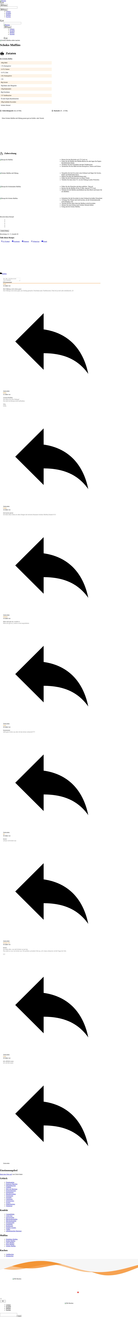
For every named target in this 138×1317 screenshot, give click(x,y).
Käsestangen (10, 1192)
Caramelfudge (10, 1214)
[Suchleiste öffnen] (2, 3)
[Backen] (7, 25)
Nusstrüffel (9, 1224)
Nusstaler (9, 1197)
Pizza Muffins (10, 1244)
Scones (8, 1202)
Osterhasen (9, 1199)
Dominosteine (10, 1182)
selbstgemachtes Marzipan (13, 1231)
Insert (19, 1316)
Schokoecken (10, 1201)
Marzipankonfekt (11, 1221)
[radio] (55, 220)
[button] (1, 1299)
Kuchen (8, 16)
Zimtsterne (9, 1206)
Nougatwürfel (10, 1222)
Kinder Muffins (10, 1241)
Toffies (8, 1229)
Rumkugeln (9, 1226)
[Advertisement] (78, 62)
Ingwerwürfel (10, 1217)
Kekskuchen (9, 1256)
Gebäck (8, 11)
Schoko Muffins (11, 1246)
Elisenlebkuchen (11, 1185)
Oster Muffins (10, 1242)
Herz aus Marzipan (11, 1189)
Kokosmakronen (11, 1191)
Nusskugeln (9, 1196)
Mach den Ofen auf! (6, 1174)
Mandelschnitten (11, 1194)
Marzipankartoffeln (11, 1219)
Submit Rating (4, 231)
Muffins (8, 15)
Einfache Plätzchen (11, 1184)
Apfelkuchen (10, 1254)
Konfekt (8, 13)
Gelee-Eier (9, 1216)
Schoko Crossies (11, 1227)
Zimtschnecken (10, 1204)
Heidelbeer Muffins (12, 1239)
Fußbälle (8, 1187)
